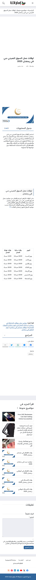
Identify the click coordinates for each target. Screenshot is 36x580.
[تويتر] (12, 345)
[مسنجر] (24, 345)
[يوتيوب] (21, 570)
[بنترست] (11, 570)
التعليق (31, 517)
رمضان (31, 354)
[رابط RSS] (8, 570)
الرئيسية (31, 10)
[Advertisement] (18, 36)
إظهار (6, 128)
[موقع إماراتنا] (18, 3)
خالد (27, 66)
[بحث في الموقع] (3, 3)
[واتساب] (18, 345)
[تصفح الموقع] (32, 3)
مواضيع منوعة (22, 10)
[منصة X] (24, 570)
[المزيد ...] (5, 345)
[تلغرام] (18, 570)
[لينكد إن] (15, 570)
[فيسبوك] (31, 345)
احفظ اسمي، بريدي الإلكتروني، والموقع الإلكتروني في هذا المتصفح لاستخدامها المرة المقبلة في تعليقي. (18, 542)
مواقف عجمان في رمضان (18, 327)
